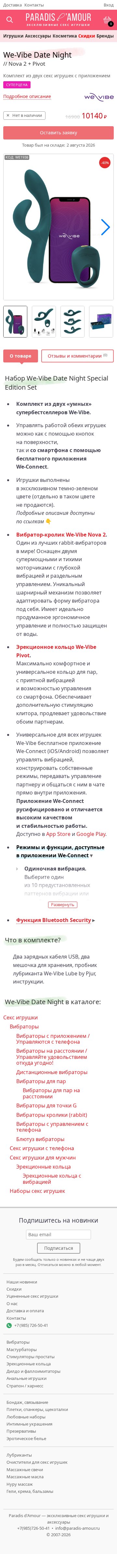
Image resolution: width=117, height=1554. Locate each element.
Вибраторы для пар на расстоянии (51, 1093)
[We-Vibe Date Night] (15, 322)
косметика (65, 36)
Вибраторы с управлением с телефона (52, 1126)
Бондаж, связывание (27, 1402)
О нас (12, 1303)
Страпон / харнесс (24, 1386)
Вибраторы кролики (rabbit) (51, 1114)
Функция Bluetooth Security (53, 920)
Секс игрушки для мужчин (43, 1157)
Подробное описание (27, 96)
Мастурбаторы (21, 1349)
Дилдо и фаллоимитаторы (33, 1371)
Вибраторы (24, 1026)
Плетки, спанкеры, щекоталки (37, 1409)
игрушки (13, 36)
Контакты (34, 5)
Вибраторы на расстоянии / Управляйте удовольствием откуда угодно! (51, 1056)
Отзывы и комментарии (75, 356)
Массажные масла (25, 1477)
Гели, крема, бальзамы (29, 1491)
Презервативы (21, 1431)
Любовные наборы (26, 1417)
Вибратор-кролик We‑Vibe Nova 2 (61, 534)
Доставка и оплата (25, 1311)
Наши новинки (21, 1282)
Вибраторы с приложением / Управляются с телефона (53, 1038)
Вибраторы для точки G (46, 1105)
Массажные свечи (24, 1469)
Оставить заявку (58, 132)
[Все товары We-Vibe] (99, 97)
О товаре (20, 356)
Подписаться (58, 1248)
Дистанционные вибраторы (51, 1072)
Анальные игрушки (26, 1378)
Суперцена (17, 85)
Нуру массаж (19, 1484)
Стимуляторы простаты (30, 1357)
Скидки (86, 36)
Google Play (90, 834)
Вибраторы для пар (41, 1081)
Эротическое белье (26, 1438)
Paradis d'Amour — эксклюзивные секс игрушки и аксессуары (59, 1519)
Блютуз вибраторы (40, 1139)
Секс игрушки (20, 1017)
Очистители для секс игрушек (37, 1462)
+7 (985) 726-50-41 (31, 1325)
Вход (109, 5)
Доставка (12, 5)
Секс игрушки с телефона (42, 1148)
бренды (105, 36)
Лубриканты (19, 1455)
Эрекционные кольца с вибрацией (52, 1178)
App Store (58, 834)
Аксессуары (38, 36)
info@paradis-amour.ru (77, 1528)
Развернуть (62, 904)
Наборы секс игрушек (37, 1190)
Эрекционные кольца (43, 1166)
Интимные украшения (29, 1424)
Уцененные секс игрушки (32, 1296)
